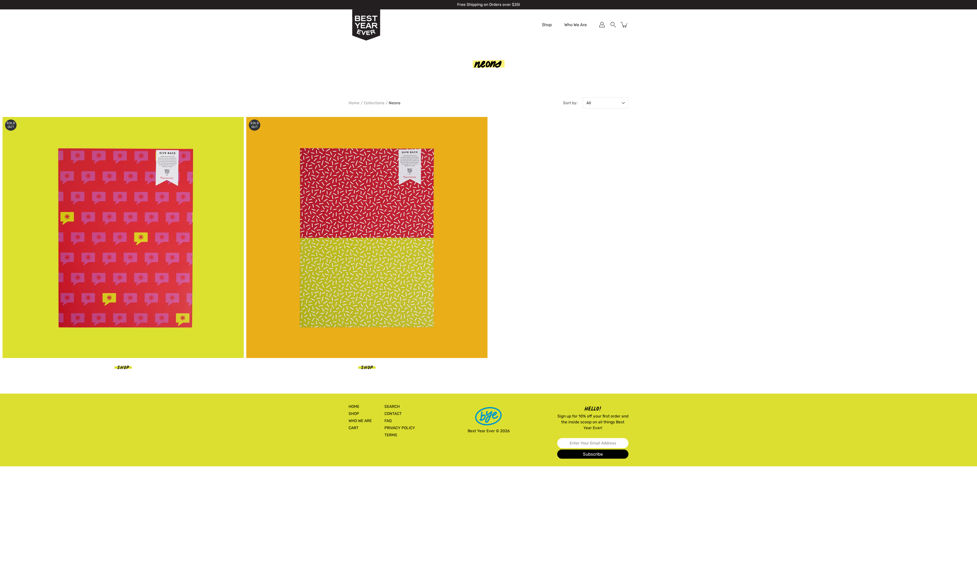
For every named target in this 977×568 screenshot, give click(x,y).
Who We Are (575, 24)
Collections (374, 103)
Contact (393, 413)
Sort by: (570, 103)
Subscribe (593, 454)
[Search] (613, 25)
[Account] (602, 25)
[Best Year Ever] (366, 25)
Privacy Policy (399, 428)
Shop (547, 24)
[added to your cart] (624, 25)
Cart (353, 428)
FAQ (388, 420)
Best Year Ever (481, 431)
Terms (390, 435)
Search (392, 406)
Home (354, 103)
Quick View (123, 237)
